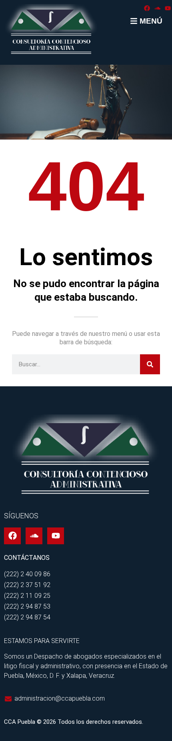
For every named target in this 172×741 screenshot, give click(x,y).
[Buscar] (150, 364)
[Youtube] (168, 8)
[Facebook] (147, 8)
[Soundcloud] (157, 8)
